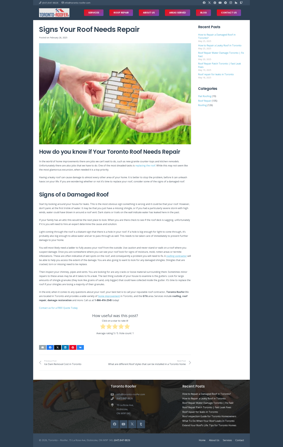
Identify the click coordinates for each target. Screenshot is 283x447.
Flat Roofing (204, 96)
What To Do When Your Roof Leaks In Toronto (208, 421)
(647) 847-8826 (125, 398)
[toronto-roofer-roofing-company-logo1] (54, 12)
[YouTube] (220, 2)
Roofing (202, 105)
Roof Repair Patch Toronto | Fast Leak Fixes (206, 407)
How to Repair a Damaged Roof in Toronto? (206, 394)
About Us (214, 440)
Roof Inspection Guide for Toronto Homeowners (209, 416)
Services (227, 440)
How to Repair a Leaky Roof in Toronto (219, 45)
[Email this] (42, 347)
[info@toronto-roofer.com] (114, 394)
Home (202, 440)
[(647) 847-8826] (114, 398)
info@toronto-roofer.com (131, 394)
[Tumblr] (141, 424)
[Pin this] (72, 347)
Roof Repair (204, 100)
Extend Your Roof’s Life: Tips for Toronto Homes (209, 425)
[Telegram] (225, 2)
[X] (209, 2)
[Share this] (50, 347)
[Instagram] (230, 2)
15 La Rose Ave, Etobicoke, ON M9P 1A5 (125, 409)
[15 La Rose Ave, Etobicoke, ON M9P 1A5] (114, 404)
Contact (239, 440)
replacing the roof (145, 165)
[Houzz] (236, 2)
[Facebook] (204, 2)
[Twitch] (241, 2)
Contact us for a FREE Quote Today (58, 308)
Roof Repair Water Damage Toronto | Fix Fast (207, 403)
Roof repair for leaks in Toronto (216, 74)
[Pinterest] (214, 2)
